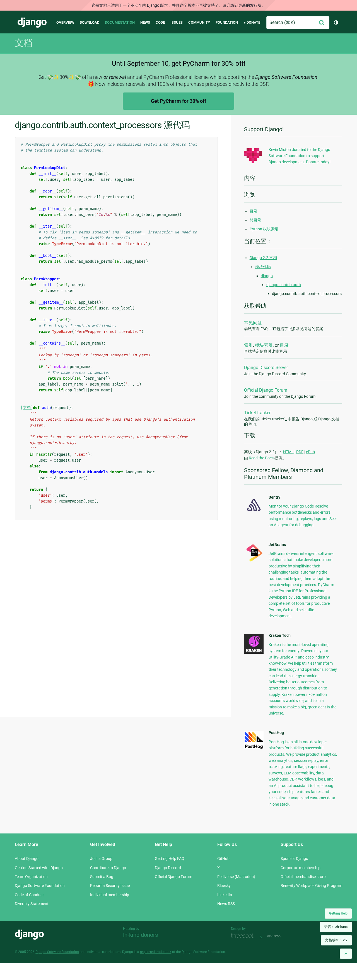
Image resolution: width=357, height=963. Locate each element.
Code (160, 22)
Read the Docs (261, 458)
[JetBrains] (254, 561)
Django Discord (168, 868)
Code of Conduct (29, 895)
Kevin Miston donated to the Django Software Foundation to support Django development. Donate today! (300, 155)
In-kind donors (140, 935)
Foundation (227, 22)
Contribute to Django (108, 868)
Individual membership (109, 895)
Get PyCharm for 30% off (178, 101)
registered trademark (155, 952)
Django (32, 23)
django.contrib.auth (283, 284)
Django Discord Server (266, 367)
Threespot (244, 936)
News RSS (226, 903)
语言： (336, 927)
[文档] (27, 407)
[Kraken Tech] (254, 652)
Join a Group (101, 858)
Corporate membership (300, 868)
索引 (248, 345)
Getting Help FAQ (169, 858)
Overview (65, 22)
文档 (23, 43)
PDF (299, 452)
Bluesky (224, 885)
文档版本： (336, 940)
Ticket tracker (257, 412)
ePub (310, 452)
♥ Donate (251, 22)
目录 (253, 211)
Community (199, 22)
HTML (288, 452)
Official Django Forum (265, 390)
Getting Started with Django (39, 868)
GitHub (223, 858)
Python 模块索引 (264, 229)
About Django (26, 858)
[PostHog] (254, 748)
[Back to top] (346, 954)
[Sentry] (254, 512)
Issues (176, 22)
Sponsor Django (294, 858)
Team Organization (31, 876)
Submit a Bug (101, 876)
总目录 (255, 220)
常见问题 (253, 322)
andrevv (280, 936)
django (267, 276)
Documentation (120, 22)
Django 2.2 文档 (263, 257)
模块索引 (264, 345)
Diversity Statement (32, 903)
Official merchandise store (303, 876)
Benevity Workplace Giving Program (311, 885)
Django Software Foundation (40, 885)
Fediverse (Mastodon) (236, 876)
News (145, 22)
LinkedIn (224, 895)
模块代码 (263, 266)
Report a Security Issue (110, 885)
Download (89, 22)
